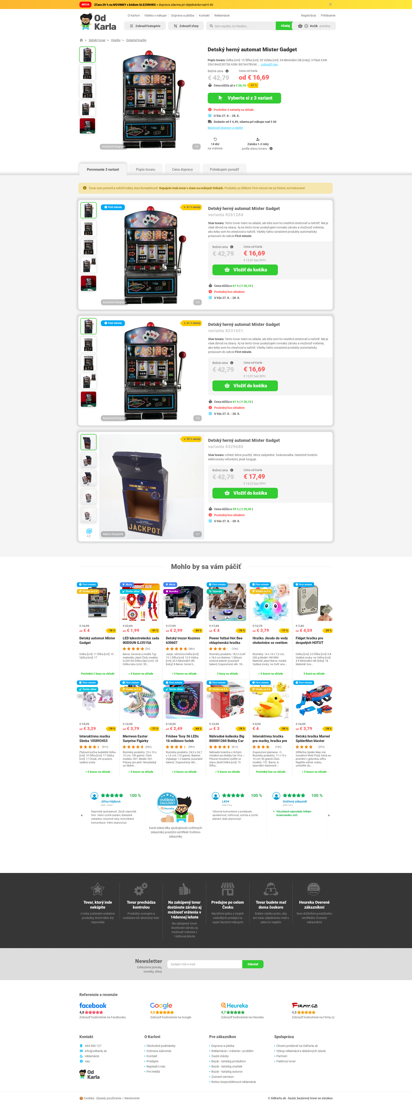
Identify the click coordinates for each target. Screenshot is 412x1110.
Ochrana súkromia (159, 1051)
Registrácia (308, 15)
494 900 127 (93, 1046)
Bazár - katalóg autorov (227, 1071)
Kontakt (204, 15)
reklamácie (92, 1056)
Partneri (281, 1056)
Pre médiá (153, 1071)
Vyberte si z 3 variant (250, 98)
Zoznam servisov (222, 1076)
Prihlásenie (328, 15)
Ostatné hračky (136, 40)
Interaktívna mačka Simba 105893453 (94, 738)
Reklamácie (222, 15)
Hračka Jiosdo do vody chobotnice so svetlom (270, 640)
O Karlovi (134, 15)
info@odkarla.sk (96, 1051)
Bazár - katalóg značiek (226, 1066)
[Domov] (81, 40)
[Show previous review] (82, 815)
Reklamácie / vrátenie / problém (232, 1051)
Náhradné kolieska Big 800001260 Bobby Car (226, 738)
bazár (292, 1098)
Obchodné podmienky (161, 1046)
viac (87, 1061)
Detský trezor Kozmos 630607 (183, 640)
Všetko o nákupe (155, 15)
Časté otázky (220, 1056)
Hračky (116, 40)
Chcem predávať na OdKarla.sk (297, 1046)
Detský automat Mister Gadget (97, 640)
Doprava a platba (182, 15)
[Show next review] (329, 815)
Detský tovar (97, 40)
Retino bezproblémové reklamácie (233, 1082)
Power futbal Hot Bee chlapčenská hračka (225, 640)
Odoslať (253, 964)
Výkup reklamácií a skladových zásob (301, 1051)
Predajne (152, 1061)
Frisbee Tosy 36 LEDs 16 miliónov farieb (182, 738)
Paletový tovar (286, 1061)
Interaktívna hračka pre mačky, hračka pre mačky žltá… (270, 740)
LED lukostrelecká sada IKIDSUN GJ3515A (141, 640)
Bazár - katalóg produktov (228, 1061)
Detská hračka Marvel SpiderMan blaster (313, 738)
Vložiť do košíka (250, 269)
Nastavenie (131, 1098)
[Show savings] (227, 71)
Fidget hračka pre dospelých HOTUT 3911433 (309, 642)
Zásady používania (108, 1098)
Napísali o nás (156, 1066)
